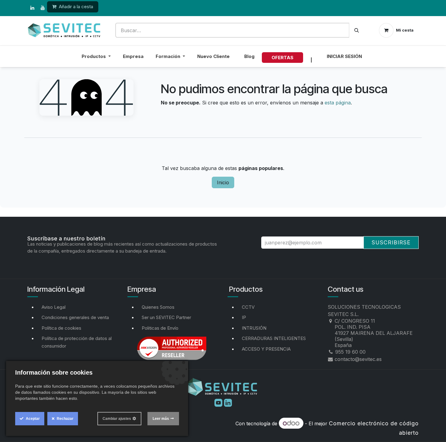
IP (244, 317)
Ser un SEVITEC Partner (166, 317)
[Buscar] (356, 30)
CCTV (248, 307)
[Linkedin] (228, 402)
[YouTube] (42, 7)
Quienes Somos (158, 307)
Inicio (223, 182)
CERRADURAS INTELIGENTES (274, 338)
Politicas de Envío (160, 328)
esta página (338, 103)
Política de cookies (61, 328)
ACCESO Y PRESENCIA (266, 349)
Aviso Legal (54, 307)
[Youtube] (219, 402)
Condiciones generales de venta (75, 317)
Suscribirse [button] (391, 242)
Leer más (161, 418)
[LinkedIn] (32, 7)
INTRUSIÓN (254, 328)
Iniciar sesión (344, 56)
